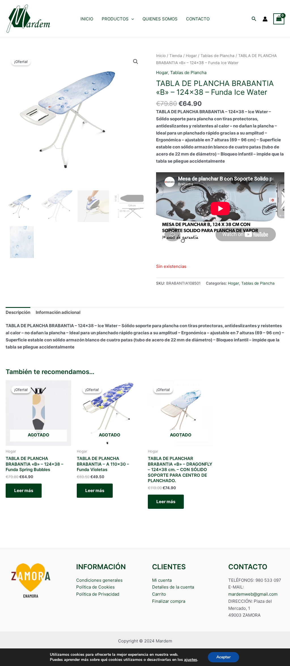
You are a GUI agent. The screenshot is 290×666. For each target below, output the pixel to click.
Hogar (191, 55)
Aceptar (223, 657)
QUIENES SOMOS (160, 19)
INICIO (86, 19)
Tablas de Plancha (217, 55)
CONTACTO (198, 19)
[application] (131, 19)
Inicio (161, 55)
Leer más (23, 490)
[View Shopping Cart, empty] (279, 18)
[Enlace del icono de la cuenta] (265, 19)
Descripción (18, 312)
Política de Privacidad (97, 594)
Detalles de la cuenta (173, 587)
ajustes (190, 659)
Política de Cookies (95, 587)
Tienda (175, 55)
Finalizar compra (168, 601)
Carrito (159, 594)
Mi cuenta (162, 580)
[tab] (18, 312)
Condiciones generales (99, 580)
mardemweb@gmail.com (253, 594)
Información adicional (58, 312)
